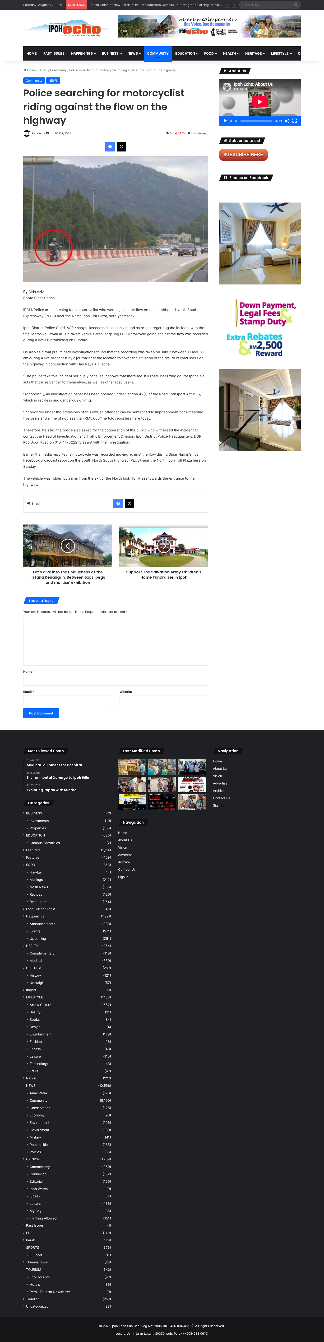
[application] (260, 102)
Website (126, 692)
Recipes (36, 894)
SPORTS (32, 1247)
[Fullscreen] (294, 120)
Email (28, 692)
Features (32, 857)
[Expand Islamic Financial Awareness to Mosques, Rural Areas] (192, 802)
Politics (35, 1152)
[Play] (225, 120)
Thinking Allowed (43, 1218)
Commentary (40, 1167)
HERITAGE (253, 53)
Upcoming (38, 938)
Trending (32, 1299)
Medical (36, 961)
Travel (34, 1071)
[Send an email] (47, 133)
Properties (38, 828)
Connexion (38, 1174)
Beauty (35, 1012)
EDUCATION (185, 53)
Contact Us (126, 869)
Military (35, 1137)
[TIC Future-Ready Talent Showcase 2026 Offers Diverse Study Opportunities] (162, 802)
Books (35, 1019)
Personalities (39, 1145)
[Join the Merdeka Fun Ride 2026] (192, 785)
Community (58, 70)
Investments (39, 821)
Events (35, 931)
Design (35, 1027)
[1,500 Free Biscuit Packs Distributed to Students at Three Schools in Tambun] (132, 785)
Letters (35, 1203)
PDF (29, 1233)
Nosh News (39, 887)
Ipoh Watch (39, 1189)
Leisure (35, 1056)
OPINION (305, 53)
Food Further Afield (40, 909)
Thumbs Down (37, 1262)
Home (32, 53)
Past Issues (54, 53)
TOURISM (33, 1269)
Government (39, 1130)
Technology (39, 1064)
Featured (33, 850)
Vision (122, 847)
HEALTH (229, 53)
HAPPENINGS (82, 53)
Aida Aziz (38, 133)
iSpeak (35, 1196)
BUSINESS (110, 53)
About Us (125, 840)
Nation (31, 1078)
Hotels (35, 1284)
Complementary (42, 953)
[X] (121, 146)
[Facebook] (110, 146)
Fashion (36, 1042)
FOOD (209, 53)
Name (29, 671)
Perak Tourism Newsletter (50, 1292)
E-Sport (36, 1255)
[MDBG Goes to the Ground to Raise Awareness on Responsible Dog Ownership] (162, 785)
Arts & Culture (40, 1005)
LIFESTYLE (280, 53)
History (35, 975)
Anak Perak (39, 1093)
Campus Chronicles (45, 843)
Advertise (125, 855)
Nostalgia (37, 983)
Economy (37, 1115)
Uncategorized (37, 1306)
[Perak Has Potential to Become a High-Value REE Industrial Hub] (132, 802)
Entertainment (40, 1034)
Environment (39, 1122)
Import (31, 990)
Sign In (123, 877)
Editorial (36, 1181)
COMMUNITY (158, 53)
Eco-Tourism (40, 1277)
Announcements (42, 924)
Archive (124, 862)
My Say (36, 1211)
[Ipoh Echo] (67, 28)
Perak (30, 1240)
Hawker (36, 872)
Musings (36, 880)
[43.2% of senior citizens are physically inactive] (132, 767)
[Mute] (287, 120)
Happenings (35, 916)
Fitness (35, 1049)
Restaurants (39, 902)
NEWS (133, 53)
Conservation (40, 1108)
